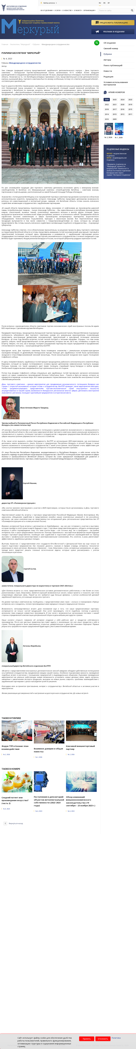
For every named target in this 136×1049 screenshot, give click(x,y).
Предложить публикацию (114, 22)
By (109, 3)
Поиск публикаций (113, 65)
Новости (108, 71)
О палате (77, 10)
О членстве (67, 10)
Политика (116, 1038)
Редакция (108, 76)
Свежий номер (111, 48)
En (104, 3)
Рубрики (108, 54)
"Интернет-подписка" (122, 175)
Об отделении (46, 10)
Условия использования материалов (116, 83)
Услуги (57, 10)
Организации (88, 10)
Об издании (110, 43)
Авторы (107, 60)
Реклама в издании (113, 31)
